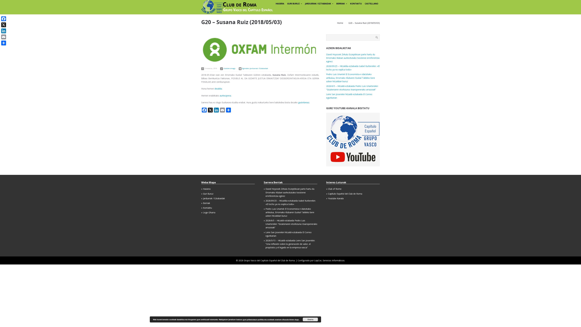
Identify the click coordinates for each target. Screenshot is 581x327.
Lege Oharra (209, 212)
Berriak (206, 203)
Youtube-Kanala (336, 198)
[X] (4, 25)
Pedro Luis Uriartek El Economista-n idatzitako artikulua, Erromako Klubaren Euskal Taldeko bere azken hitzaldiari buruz (350, 78)
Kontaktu (207, 207)
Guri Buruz (208, 193)
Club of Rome (334, 188)
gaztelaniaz (303, 102)
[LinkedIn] (4, 31)
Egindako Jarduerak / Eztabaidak (255, 68)
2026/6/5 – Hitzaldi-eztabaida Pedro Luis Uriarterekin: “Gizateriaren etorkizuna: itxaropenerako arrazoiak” (291, 224)
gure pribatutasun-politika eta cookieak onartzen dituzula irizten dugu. (271, 319)
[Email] (4, 37)
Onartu (310, 319)
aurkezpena (225, 95)
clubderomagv (229, 68)
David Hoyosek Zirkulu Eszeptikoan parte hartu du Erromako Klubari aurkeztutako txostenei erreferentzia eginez (352, 58)
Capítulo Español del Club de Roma (345, 193)
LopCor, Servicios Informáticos (329, 260)
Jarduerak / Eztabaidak (214, 198)
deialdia (218, 88)
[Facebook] (4, 19)
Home (340, 22)
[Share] (4, 43)
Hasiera (206, 188)
